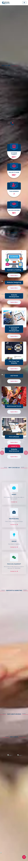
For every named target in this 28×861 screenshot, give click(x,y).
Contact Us (14, 446)
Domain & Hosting (14, 270)
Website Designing (14, 282)
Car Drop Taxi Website (14, 362)
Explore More (14, 368)
